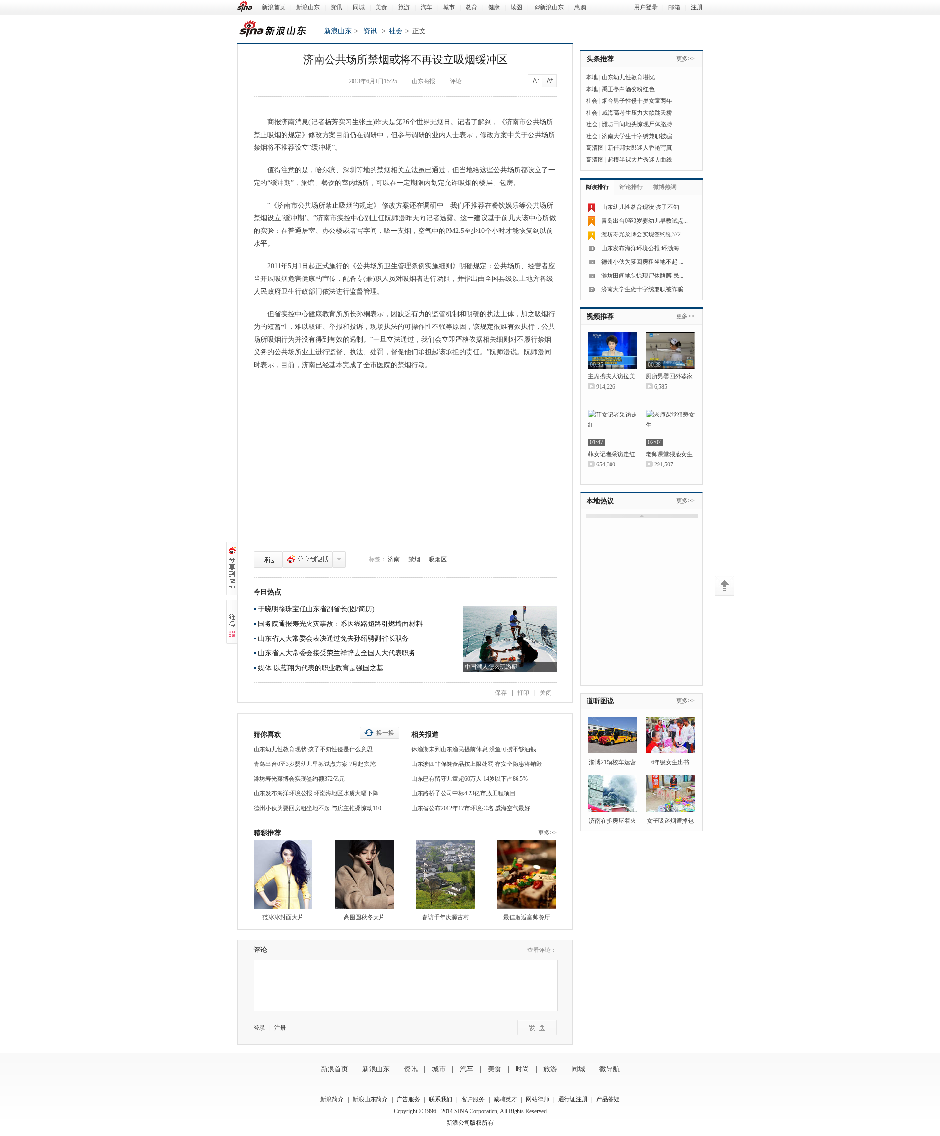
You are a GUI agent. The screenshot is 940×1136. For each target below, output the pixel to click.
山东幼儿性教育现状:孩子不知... (642, 207)
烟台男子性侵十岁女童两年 (637, 100)
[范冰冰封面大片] (283, 874)
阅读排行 (597, 187)
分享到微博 (307, 559)
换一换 (385, 732)
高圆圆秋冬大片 (364, 917)
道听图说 (600, 701)
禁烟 (414, 559)
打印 (523, 692)
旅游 (404, 7)
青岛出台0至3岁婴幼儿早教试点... (644, 220)
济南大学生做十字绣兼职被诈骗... (644, 289)
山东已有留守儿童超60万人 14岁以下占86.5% (469, 778)
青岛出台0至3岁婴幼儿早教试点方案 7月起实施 (315, 764)
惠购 (580, 7)
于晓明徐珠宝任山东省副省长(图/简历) (316, 609)
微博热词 (665, 187)
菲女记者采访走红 (611, 454)
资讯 (336, 7)
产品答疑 (608, 1099)
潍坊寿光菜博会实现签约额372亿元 (299, 778)
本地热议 (600, 501)
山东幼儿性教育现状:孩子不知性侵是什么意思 (313, 749)
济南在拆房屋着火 (612, 820)
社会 (395, 31)
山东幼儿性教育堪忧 (628, 77)
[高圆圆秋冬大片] (364, 874)
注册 (697, 7)
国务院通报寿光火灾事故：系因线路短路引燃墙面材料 (340, 623)
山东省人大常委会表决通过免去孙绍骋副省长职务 (333, 638)
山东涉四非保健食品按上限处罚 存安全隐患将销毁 (476, 764)
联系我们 (440, 1099)
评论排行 (631, 187)
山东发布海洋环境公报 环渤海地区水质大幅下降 (316, 793)
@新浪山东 (549, 7)
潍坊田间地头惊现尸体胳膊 (637, 124)
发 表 (537, 1027)
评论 (268, 559)
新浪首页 (273, 7)
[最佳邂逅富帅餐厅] (526, 874)
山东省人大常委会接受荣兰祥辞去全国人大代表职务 (337, 653)
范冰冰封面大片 (283, 917)
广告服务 (408, 1099)
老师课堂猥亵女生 (669, 454)
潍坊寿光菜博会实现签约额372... (643, 234)
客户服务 (473, 1099)
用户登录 (646, 7)
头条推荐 (600, 59)
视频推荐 (600, 316)
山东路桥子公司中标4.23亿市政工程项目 (463, 793)
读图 (516, 7)
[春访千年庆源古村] (445, 874)
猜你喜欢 (267, 734)
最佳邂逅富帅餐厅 (526, 917)
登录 (259, 1027)
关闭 (546, 692)
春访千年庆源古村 (445, 917)
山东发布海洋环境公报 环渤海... (642, 248)
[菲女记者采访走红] (612, 428)
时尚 (522, 1069)
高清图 (595, 147)
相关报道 (425, 734)
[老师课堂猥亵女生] (670, 428)
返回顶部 (724, 586)
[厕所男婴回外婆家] (670, 350)
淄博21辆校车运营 (612, 762)
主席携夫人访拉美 (611, 376)
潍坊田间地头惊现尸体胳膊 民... (642, 275)
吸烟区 (437, 559)
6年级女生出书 (670, 762)
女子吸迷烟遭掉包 (670, 820)
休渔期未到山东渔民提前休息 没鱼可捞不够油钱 (473, 749)
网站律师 (537, 1099)
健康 (494, 7)
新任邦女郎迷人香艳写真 (640, 147)
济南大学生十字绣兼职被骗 (637, 136)
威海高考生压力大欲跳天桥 (637, 112)
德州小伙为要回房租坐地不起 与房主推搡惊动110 (317, 808)
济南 (394, 559)
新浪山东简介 (370, 1099)
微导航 (609, 1069)
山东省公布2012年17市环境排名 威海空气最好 (470, 808)
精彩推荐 (267, 832)
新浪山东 (308, 7)
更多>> (547, 832)
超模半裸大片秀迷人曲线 (640, 159)
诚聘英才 (505, 1099)
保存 (501, 692)
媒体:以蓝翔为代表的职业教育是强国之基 (320, 668)
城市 (449, 7)
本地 (592, 77)
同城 (359, 7)
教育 (471, 7)
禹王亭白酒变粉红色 (628, 89)
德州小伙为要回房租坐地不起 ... (642, 261)
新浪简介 (332, 1099)
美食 (381, 7)
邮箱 (674, 7)
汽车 (426, 7)
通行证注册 (573, 1099)
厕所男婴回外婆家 (669, 376)
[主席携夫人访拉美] (612, 350)
